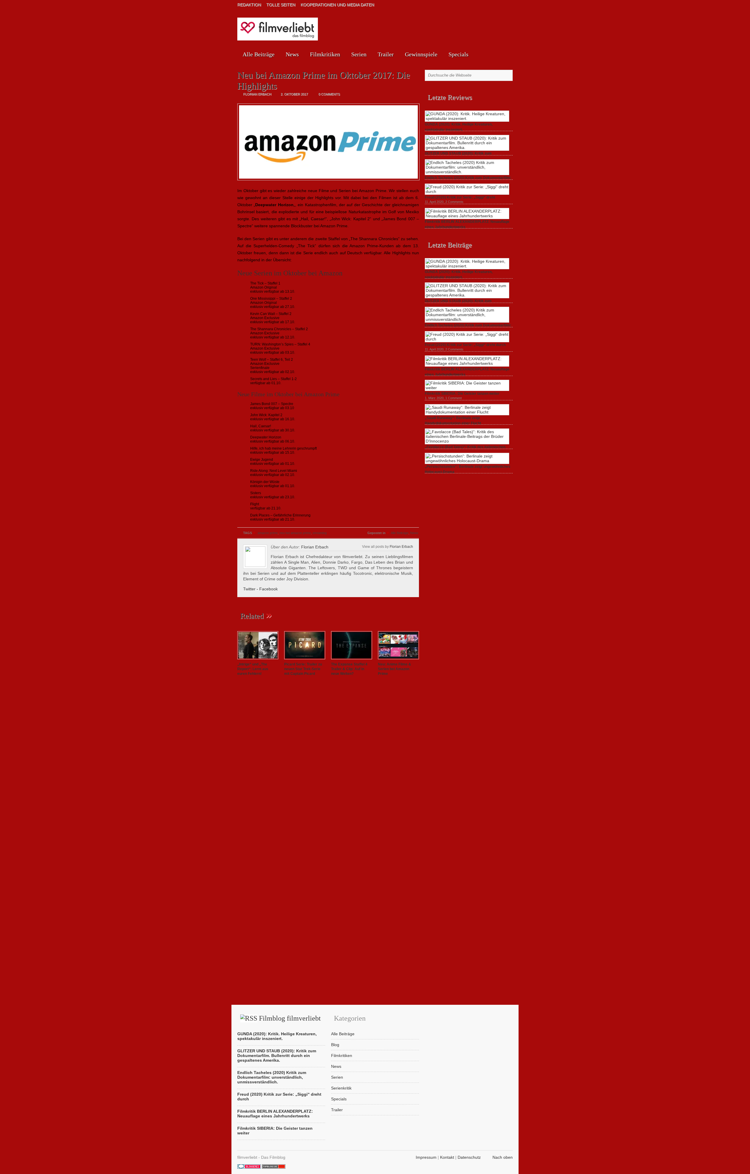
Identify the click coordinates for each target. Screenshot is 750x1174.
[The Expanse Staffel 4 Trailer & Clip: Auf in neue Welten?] (351, 659)
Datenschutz (469, 1157)
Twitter (249, 589)
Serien (359, 54)
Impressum (426, 1157)
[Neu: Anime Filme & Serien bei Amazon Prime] (398, 659)
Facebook (268, 589)
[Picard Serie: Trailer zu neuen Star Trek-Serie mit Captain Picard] (304, 659)
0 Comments (329, 94)
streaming (320, 533)
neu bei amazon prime (295, 533)
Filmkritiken (325, 54)
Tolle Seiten (280, 4)
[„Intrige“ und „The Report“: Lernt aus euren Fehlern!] (257, 659)
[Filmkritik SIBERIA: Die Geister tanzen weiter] (467, 387)
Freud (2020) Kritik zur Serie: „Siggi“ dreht (460, 197)
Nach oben (502, 1157)
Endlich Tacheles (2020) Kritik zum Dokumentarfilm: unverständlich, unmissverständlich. (271, 1077)
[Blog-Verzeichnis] (249, 1167)
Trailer (386, 54)
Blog (335, 1044)
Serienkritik (341, 1088)
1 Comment (453, 398)
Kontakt (447, 1157)
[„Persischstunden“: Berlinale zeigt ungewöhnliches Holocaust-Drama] (467, 460)
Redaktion (249, 4)
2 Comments (454, 202)
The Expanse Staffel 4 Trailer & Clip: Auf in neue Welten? (349, 669)
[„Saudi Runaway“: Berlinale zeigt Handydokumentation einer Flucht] (467, 412)
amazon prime (268, 533)
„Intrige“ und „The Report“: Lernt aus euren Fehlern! (252, 669)
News (292, 54)
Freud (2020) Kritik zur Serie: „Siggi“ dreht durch (465, 345)
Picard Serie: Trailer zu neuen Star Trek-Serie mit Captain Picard (303, 669)
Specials (458, 54)
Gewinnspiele (421, 54)
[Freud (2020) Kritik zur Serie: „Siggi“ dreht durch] (467, 191)
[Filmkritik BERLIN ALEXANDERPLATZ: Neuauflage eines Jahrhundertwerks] (467, 216)
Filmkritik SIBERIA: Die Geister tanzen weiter (462, 394)
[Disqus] (328, 763)
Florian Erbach (401, 546)
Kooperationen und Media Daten (337, 4)
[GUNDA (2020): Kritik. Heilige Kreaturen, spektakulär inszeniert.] (467, 118)
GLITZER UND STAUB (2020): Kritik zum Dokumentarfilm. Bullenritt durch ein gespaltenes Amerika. (276, 1055)
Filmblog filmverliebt (290, 1018)
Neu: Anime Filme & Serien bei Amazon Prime (394, 669)
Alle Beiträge (259, 54)
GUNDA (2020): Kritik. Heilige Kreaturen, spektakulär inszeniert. (277, 1036)
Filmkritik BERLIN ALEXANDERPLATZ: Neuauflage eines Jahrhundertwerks (275, 1113)
